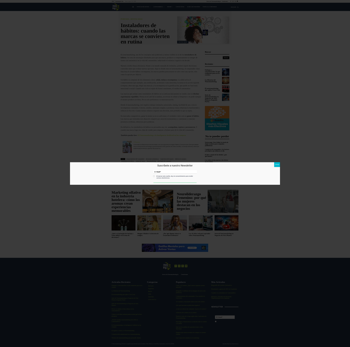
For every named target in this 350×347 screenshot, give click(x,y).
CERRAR (277, 164)
